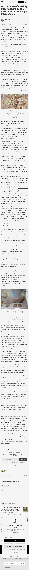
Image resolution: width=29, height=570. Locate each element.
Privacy (16, 558)
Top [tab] (3, 503)
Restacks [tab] (10, 485)
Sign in (26, 2)
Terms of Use (22, 549)
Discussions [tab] (12, 503)
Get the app (21, 563)
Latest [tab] (6, 503)
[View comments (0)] (7, 24)
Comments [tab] (4, 485)
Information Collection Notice (19, 550)
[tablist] (7, 485)
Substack (7, 567)
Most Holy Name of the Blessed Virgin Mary (14, 189)
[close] (25, 519)
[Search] (26, 503)
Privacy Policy (15, 552)
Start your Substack (11, 563)
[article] (14, 511)
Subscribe (21, 2)
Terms (20, 558)
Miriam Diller (7, 19)
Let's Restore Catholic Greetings (10, 507)
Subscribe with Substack (15, 546)
